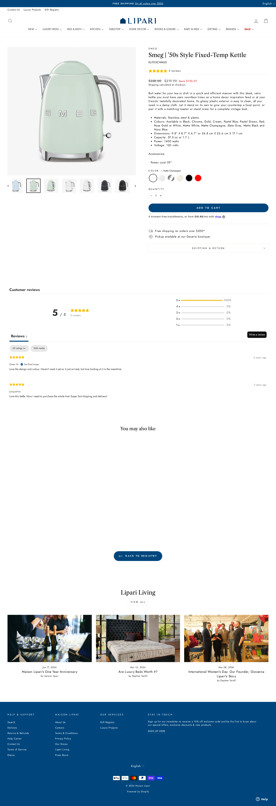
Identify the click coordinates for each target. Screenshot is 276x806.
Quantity (156, 189)
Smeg (153, 48)
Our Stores (61, 744)
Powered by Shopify (138, 791)
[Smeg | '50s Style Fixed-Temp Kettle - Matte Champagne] (26, 519)
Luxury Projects (32, 9)
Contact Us (14, 9)
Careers (59, 727)
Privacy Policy (63, 738)
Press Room (62, 755)
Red (198, 178)
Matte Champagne (153, 178)
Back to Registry (140, 556)
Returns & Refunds (18, 733)
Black (189, 178)
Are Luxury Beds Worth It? (138, 671)
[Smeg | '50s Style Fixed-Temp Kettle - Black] (46, 519)
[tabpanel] (138, 375)
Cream (180, 178)
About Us (60, 722)
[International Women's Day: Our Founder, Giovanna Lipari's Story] (226, 638)
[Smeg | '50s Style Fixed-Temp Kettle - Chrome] (36, 519)
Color (165, 170)
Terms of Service (17, 749)
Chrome (171, 178)
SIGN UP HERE (156, 731)
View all (138, 602)
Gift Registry (52, 9)
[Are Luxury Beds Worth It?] (138, 638)
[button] (203, 300)
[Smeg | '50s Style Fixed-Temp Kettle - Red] (51, 519)
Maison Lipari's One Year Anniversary (49, 671)
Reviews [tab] (19, 336)
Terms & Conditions (66, 733)
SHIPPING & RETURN (208, 248)
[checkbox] (39, 348)
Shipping (154, 84)
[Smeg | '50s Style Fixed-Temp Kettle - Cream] (41, 519)
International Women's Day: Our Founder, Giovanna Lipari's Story (226, 673)
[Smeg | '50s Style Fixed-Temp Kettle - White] (31, 519)
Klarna (11, 755)
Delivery (12, 727)
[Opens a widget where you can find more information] (262, 799)
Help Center (15, 738)
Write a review (257, 334)
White (162, 178)
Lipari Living (62, 749)
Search (11, 722)
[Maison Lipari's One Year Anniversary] (50, 638)
